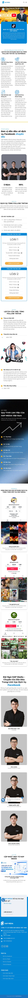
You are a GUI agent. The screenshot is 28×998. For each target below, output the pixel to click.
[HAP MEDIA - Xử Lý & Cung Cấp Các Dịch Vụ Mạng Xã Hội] (6, 2)
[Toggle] (2, 219)
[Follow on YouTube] (7, 946)
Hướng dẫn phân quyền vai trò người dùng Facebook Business (14, 877)
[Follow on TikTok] (5, 946)
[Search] (23, 2)
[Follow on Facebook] (2, 946)
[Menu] (26, 2)
